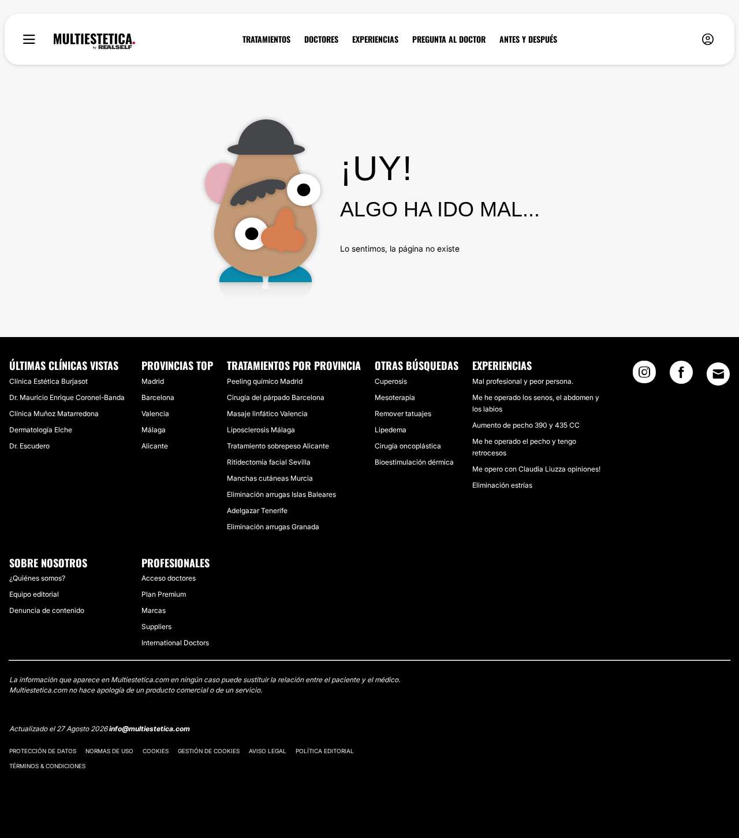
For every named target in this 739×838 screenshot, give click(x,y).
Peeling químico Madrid (265, 381)
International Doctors (175, 642)
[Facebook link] (681, 375)
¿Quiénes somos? (37, 578)
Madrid (152, 381)
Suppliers (156, 626)
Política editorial (325, 750)
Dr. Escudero (29, 446)
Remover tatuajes (403, 413)
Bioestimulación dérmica (414, 462)
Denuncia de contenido (46, 610)
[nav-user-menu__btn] (707, 39)
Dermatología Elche (40, 429)
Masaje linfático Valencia (267, 413)
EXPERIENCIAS (375, 39)
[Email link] (718, 374)
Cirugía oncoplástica (408, 446)
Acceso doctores (168, 578)
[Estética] (94, 41)
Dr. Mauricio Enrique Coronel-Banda (67, 397)
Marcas (153, 610)
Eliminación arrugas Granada (273, 526)
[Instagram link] (644, 375)
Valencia (155, 413)
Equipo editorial (34, 594)
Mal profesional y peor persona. (522, 381)
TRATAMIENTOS (266, 39)
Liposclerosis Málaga (261, 429)
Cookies (156, 750)
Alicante (154, 446)
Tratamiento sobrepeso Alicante (278, 446)
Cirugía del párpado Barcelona (275, 397)
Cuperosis (391, 381)
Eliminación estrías (502, 485)
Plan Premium (163, 594)
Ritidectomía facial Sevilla (269, 462)
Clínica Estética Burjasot (48, 381)
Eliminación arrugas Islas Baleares (281, 494)
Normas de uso (109, 750)
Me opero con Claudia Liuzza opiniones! (536, 469)
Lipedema (390, 429)
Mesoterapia (395, 397)
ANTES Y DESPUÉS (528, 39)
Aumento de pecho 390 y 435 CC (526, 425)
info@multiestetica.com (149, 728)
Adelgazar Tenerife (257, 510)
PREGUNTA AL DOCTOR (449, 39)
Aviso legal (267, 750)
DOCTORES (321, 39)
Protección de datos (42, 750)
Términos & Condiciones (47, 765)
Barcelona (157, 397)
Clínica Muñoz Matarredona (54, 413)
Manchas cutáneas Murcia (270, 478)
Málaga (153, 429)
